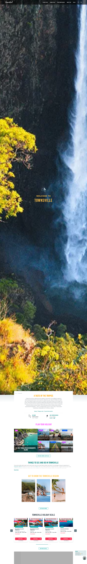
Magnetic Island (17, 466)
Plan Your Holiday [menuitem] (61, 2)
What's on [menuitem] (69, 2)
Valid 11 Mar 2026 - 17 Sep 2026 (50, 532)
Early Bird (32, 531)
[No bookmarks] (78, 2)
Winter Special (63, 530)
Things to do (40, 411)
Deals (35, 411)
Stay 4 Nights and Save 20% (20, 531)
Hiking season (35, 416)
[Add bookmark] (43, 389)
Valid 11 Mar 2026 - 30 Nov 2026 (20, 532)
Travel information (48, 411)
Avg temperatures (54, 415)
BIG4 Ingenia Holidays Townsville (19, 529)
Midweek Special (48, 531)
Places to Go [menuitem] (45, 2)
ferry (37, 466)
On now (34, 415)
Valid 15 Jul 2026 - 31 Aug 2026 (65, 531)
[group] (28, 491)
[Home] (9, 2)
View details (17, 533)
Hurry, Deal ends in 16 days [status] (21, 518)
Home (16, 393)
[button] (11, 530)
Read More (16, 469)
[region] (43, 401)
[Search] (81, 2)
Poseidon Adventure (64, 528)
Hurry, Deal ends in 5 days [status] (66, 518)
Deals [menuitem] (74, 2)
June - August (35, 417)
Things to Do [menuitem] (52, 2)
